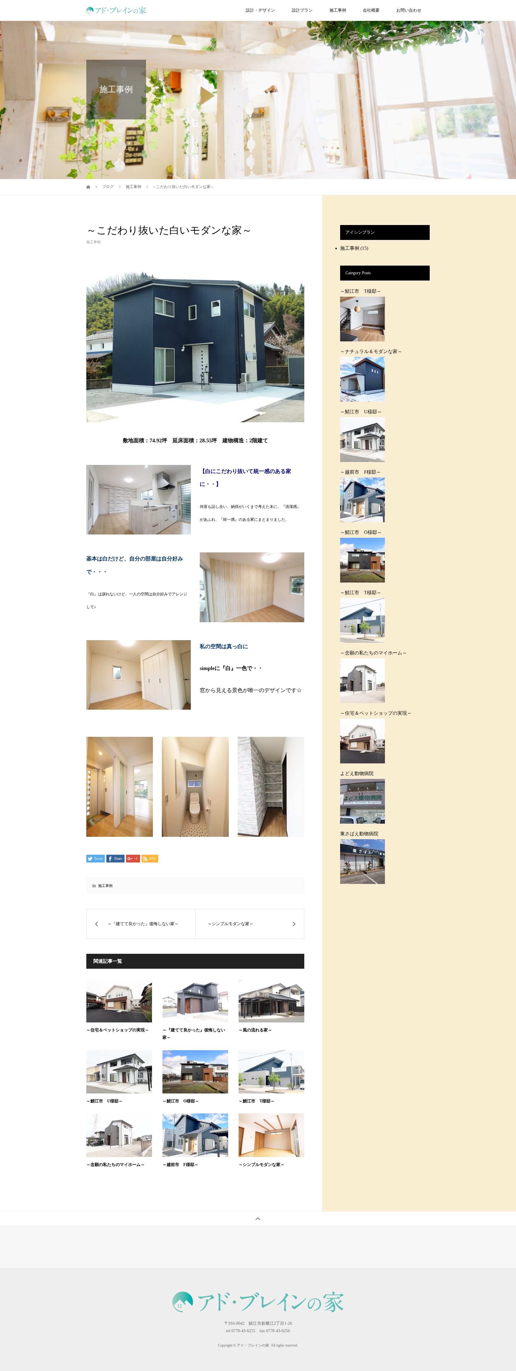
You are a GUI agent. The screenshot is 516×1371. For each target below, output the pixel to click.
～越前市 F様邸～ (180, 1164)
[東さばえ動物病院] (362, 861)
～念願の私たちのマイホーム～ (115, 1164)
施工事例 (337, 10)
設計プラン (302, 10)
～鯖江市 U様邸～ (104, 1101)
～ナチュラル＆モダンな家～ (371, 351)
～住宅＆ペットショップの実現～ (117, 1030)
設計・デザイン (260, 10)
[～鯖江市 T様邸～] (362, 319)
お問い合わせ (408, 10)
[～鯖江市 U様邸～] (362, 439)
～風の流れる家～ (255, 1030)
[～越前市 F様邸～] (362, 499)
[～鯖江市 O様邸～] (362, 560)
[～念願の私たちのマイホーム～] (362, 680)
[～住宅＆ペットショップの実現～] (362, 741)
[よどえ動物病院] (362, 801)
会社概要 (371, 10)
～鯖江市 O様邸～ (180, 1101)
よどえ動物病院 (357, 773)
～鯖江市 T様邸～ (257, 1101)
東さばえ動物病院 (359, 833)
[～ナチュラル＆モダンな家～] (362, 379)
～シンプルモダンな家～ (262, 1164)
